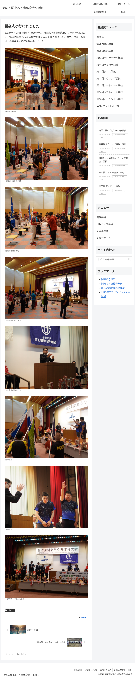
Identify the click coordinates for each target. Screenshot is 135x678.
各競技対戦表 (119, 670)
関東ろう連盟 (108, 279)
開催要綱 (101, 217)
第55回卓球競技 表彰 (109, 186)
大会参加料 (102, 231)
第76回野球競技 (105, 44)
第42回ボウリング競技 (108, 78)
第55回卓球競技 (105, 51)
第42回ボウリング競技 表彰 (112, 144)
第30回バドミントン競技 (110, 99)
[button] (129, 259)
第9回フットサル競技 (108, 106)
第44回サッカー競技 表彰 (111, 172)
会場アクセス (104, 238)
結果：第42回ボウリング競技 (112, 130)
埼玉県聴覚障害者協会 (113, 288)
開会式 (100, 37)
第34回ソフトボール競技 (110, 92)
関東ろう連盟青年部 (112, 283)
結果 (129, 670)
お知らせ (11, 610)
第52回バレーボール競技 (110, 57)
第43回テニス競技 (106, 71)
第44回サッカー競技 (107, 64)
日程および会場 (105, 224)
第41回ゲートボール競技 (110, 85)
